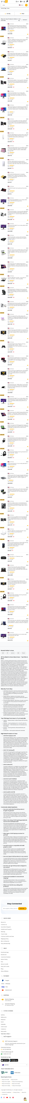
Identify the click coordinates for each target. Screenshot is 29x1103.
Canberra (3, 1029)
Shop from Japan (6, 1081)
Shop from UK (14, 1079)
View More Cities (5, 1033)
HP (7, 653)
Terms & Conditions (6, 1092)
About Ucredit (4, 964)
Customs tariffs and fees (7, 936)
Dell (3, 653)
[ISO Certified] (14, 1072)
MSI (18, 653)
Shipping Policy (5, 938)
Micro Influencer (5, 941)
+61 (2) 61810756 (7, 1049)
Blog (2, 969)
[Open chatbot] (25, 1099)
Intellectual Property (6, 929)
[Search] (26, 5)
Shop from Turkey (6, 1085)
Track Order (4, 934)
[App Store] (5, 1060)
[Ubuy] (6, 1)
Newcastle (3, 1031)
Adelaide (3, 1024)
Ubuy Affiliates (4, 971)
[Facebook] (2, 1097)
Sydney (3, 1015)
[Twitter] (11, 1097)
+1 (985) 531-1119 (7, 1054)
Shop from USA (5, 1079)
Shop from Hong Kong (17, 1081)
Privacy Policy (16, 1092)
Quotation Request (6, 927)
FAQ (2, 961)
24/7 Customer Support (11, 1041)
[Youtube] (8, 1097)
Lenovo (12, 653)
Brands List (3, 954)
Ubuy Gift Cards (5, 966)
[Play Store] (14, 1060)
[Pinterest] (13, 1097)
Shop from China (16, 1083)
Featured (25, 19)
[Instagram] (4, 1097)
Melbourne (3, 1017)
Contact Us (4, 924)
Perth (2, 1022)
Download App (5, 952)
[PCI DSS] (4, 1072)
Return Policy (4, 959)
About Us (3, 922)
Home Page (3, 8)
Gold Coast (4, 1026)
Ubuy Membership (5, 943)
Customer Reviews (5, 957)
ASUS (27, 23)
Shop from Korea (6, 1083)
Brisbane (3, 1019)
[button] (18, 1)
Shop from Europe (16, 1085)
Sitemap (3, 931)
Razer (23, 653)
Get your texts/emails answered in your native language (15, 1044)
